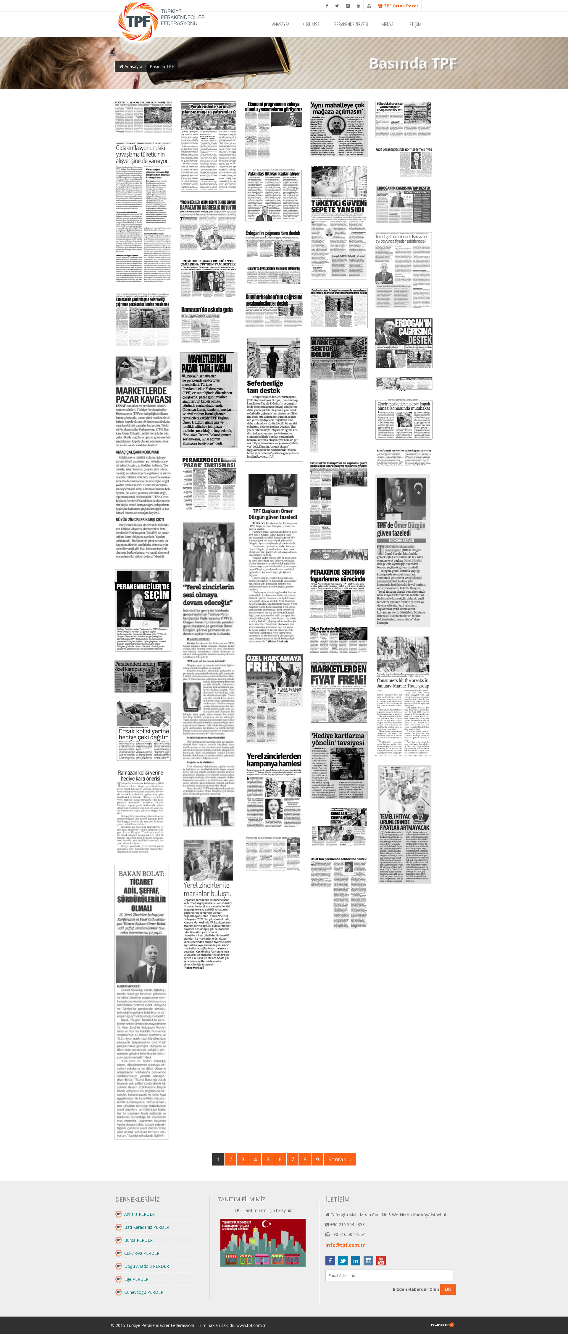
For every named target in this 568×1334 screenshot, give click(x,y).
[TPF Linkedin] (359, 6)
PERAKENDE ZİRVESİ (351, 24)
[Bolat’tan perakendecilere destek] (338, 894)
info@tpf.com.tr (345, 1245)
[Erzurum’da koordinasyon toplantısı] (338, 501)
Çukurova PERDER (141, 1253)
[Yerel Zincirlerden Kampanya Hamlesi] (273, 790)
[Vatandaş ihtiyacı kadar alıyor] (273, 195)
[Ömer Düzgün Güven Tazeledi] (208, 674)
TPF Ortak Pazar (400, 6)
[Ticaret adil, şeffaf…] (143, 1003)
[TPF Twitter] (337, 6)
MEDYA (387, 24)
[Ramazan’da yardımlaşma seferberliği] (143, 320)
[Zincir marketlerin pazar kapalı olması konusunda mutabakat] (403, 420)
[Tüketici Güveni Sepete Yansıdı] (338, 223)
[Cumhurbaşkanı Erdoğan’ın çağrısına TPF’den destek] (208, 279)
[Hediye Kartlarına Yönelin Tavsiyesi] (338, 765)
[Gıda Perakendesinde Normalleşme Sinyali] (403, 163)
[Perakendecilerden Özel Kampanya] (143, 677)
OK (448, 1289)
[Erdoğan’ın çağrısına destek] (403, 343)
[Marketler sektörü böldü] (338, 395)
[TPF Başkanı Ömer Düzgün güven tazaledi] (403, 551)
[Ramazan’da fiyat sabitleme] (273, 276)
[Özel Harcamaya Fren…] (273, 699)
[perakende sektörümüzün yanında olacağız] (273, 854)
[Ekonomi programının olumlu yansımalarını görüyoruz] (273, 131)
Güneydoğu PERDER (143, 1292)
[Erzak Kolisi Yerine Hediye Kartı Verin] (143, 732)
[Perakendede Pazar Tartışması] (208, 484)
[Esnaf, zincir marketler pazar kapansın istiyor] (403, 458)
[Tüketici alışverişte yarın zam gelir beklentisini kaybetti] (403, 120)
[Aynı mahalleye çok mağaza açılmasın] (338, 130)
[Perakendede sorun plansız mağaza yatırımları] (208, 147)
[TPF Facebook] (327, 6)
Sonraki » (340, 1159)
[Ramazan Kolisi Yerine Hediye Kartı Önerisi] (143, 813)
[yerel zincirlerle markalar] (208, 904)
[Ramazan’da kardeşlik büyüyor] (208, 225)
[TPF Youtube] (369, 6)
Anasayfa (132, 66)
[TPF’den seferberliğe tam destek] (273, 399)
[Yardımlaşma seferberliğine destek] (338, 308)
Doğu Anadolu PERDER (146, 1266)
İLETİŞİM (414, 24)
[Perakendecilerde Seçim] (143, 611)
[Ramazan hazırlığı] (403, 271)
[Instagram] (348, 6)
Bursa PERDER (138, 1240)
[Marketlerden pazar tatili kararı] (208, 400)
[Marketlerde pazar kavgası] (143, 458)
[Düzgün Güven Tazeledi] (273, 559)
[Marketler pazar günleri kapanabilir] (403, 384)
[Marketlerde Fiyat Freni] (338, 692)
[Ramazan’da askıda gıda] (208, 326)
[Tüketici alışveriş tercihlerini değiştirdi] (143, 118)
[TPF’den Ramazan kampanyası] (338, 829)
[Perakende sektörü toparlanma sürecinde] (338, 594)
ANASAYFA (280, 24)
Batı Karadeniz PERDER (146, 1227)
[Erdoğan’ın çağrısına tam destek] (403, 205)
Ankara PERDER (139, 1214)
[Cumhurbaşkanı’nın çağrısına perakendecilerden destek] (273, 310)
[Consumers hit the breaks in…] (403, 696)
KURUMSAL (311, 24)
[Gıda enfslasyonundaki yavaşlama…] (143, 213)
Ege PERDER (136, 1279)
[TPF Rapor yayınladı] (338, 640)
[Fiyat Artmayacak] (403, 825)
